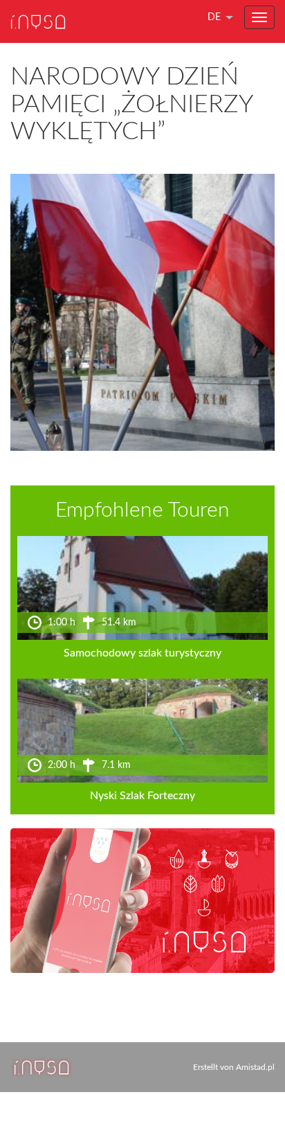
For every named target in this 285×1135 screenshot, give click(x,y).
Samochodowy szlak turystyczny (142, 653)
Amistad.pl (255, 1067)
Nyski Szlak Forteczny (142, 795)
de (214, 17)
